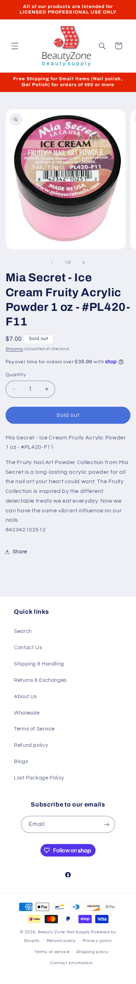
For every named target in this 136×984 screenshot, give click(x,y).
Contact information (71, 963)
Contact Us (28, 647)
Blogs (21, 761)
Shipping (14, 349)
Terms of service (52, 952)
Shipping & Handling (39, 664)
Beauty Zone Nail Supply (64, 932)
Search (23, 631)
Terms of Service (34, 728)
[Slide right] (83, 262)
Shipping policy (92, 952)
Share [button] (20, 551)
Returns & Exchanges (40, 680)
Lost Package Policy (39, 777)
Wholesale (27, 713)
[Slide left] (52, 262)
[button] (15, 46)
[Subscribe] (107, 824)
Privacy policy (97, 941)
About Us (25, 696)
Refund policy (31, 745)
